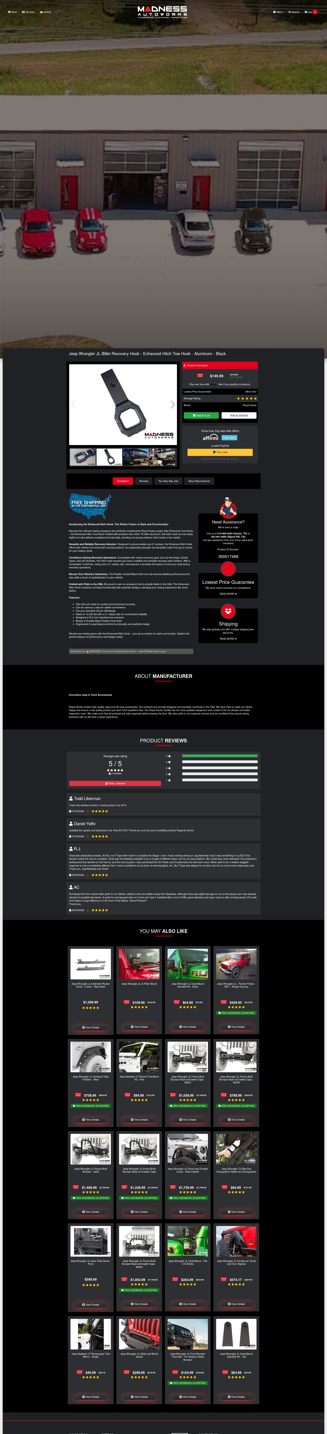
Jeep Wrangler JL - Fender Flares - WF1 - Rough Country (236, 985)
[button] (173, 404)
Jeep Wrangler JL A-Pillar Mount (139, 983)
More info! (251, 391)
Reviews (143, 481)
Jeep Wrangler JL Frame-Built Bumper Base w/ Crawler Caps (139, 1170)
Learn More (229, 437)
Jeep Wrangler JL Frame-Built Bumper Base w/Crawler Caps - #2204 (139, 1264)
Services (30, 12)
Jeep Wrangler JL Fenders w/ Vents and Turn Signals (236, 1262)
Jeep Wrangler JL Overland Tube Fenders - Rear (91, 1078)
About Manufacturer (199, 481)
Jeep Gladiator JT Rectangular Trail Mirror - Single (91, 1355)
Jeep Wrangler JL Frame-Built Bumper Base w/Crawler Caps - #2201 (188, 1079)
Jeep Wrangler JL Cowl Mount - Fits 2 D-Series (187, 1262)
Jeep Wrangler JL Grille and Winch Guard (139, 1355)
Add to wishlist (239, 415)
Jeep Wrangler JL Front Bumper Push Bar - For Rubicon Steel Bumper (187, 1356)
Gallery (47, 12)
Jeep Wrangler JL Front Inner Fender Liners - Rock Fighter (188, 1170)
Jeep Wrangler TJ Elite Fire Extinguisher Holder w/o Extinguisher (236, 1170)
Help (279, 12)
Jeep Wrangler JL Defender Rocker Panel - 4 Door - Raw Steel (91, 985)
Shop (14, 12)
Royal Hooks (249, 405)
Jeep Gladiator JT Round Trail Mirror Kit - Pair (139, 1078)
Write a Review (116, 783)
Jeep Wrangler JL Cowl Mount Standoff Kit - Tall (236, 1355)
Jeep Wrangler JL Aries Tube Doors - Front (91, 1262)
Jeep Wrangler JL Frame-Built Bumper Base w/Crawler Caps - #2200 (236, 1079)
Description (123, 481)
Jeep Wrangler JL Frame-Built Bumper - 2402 (90, 1170)
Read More (227, 593)
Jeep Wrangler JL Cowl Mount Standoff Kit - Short (188, 985)
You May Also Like (168, 481)
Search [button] (295, 12)
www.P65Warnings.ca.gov (152, 651)
